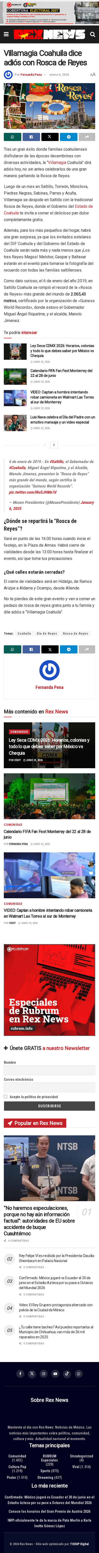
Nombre (10, 1062)
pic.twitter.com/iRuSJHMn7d (32, 492)
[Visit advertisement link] (49, 13)
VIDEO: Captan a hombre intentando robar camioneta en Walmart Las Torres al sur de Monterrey (62, 397)
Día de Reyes (47, 633)
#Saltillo (56, 461)
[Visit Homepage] (49, 34)
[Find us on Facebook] (20, 1374)
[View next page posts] (54, 445)
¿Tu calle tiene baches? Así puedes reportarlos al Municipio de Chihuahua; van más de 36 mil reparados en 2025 (56, 1332)
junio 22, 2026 (41, 381)
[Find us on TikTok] (67, 1374)
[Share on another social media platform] (87, 137)
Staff (17, 760)
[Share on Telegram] (68, 137)
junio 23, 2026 (41, 362)
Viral (75, 1467)
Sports (45, 1471)
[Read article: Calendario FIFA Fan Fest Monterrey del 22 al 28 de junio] (15, 376)
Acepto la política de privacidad (33, 1097)
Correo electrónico (18, 1079)
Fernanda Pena (31, 74)
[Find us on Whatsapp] (79, 1374)
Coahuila (24, 633)
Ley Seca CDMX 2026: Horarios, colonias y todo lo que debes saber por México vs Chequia (62, 351)
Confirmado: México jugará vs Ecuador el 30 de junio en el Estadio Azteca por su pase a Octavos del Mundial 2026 (56, 1283)
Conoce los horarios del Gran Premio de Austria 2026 (49, 1511)
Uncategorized (81, 1456)
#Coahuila (17, 468)
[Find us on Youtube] (55, 1374)
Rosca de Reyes (75, 633)
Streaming (45, 1477)
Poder (11, 1477)
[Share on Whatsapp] (12, 137)
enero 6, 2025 (59, 74)
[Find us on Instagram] (44, 1374)
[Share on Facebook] (31, 137)
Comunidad (19, 732)
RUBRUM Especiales (49, 1458)
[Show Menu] (6, 34)
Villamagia (57, 162)
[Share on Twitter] (50, 137)
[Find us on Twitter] (32, 1374)
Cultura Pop (17, 1467)
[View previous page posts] (45, 445)
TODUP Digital (79, 1544)
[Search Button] (92, 34)
